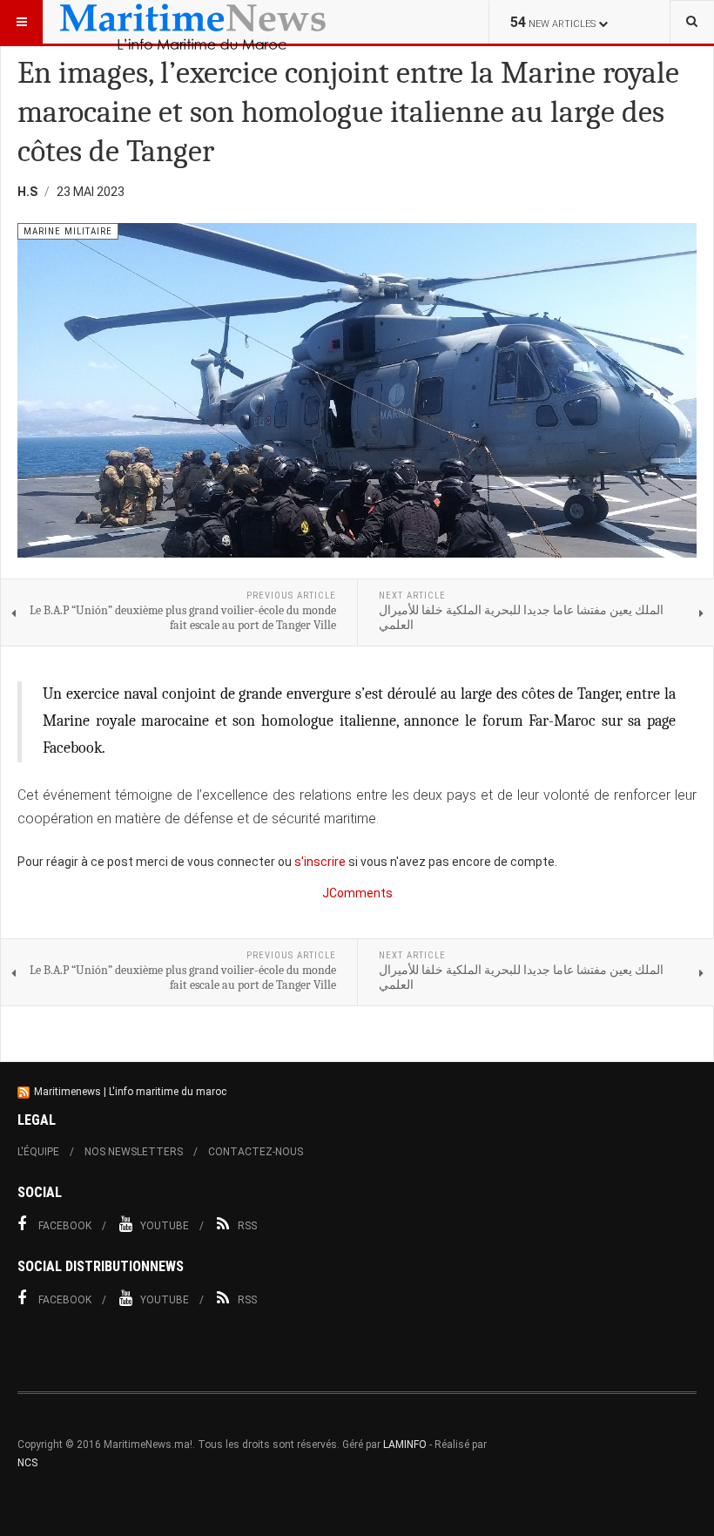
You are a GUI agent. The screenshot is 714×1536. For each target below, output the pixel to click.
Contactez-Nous (255, 1152)
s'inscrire (320, 862)
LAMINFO (405, 1444)
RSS (247, 1226)
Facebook (64, 1226)
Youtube (164, 1226)
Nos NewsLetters (133, 1152)
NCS (27, 1463)
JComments (357, 893)
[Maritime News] (193, 22)
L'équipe (38, 1152)
